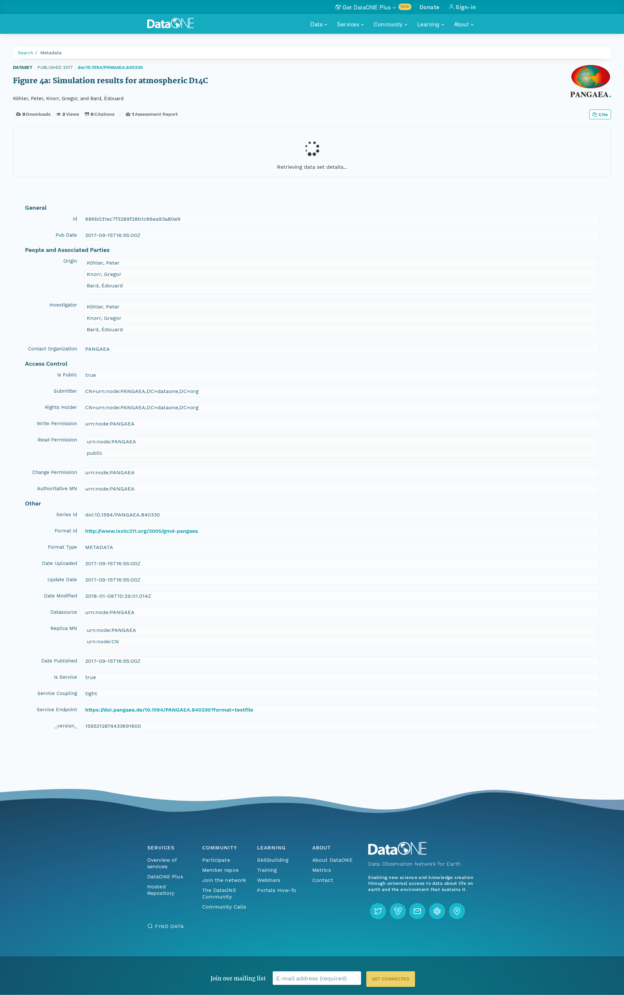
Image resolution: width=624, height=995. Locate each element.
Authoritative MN (57, 488)
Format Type (62, 547)
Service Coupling (57, 693)
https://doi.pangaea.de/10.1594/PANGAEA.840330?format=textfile (169, 710)
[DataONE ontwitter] (378, 911)
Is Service (65, 677)
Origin (70, 261)
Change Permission (54, 472)
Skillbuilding (273, 860)
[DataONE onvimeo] (398, 911)
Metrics (321, 870)
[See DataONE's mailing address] (457, 911)
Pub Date (66, 235)
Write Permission (57, 423)
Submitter (65, 391)
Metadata (50, 52)
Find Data (169, 926)
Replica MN (63, 628)
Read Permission (57, 440)
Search (25, 52)
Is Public (67, 375)
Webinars (268, 880)
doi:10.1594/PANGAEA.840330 (110, 67)
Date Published (59, 661)
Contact (322, 880)
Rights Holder (61, 407)
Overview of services (162, 863)
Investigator (63, 305)
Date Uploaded (59, 563)
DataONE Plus (165, 876)
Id (75, 219)
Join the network (224, 880)
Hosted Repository (161, 890)
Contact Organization (52, 349)
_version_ (66, 726)
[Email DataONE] (417, 911)
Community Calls (224, 907)
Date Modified (60, 596)
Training (267, 870)
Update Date (62, 580)
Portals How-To (276, 890)
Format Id (66, 531)
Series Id (66, 514)
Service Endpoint (57, 710)
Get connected (391, 978)
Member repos (220, 870)
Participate (216, 860)
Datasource (63, 612)
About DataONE (332, 860)
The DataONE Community (219, 893)
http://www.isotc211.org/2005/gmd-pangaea (141, 531)
